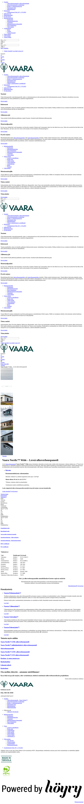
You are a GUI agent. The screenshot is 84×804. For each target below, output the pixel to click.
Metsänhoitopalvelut (12, 21)
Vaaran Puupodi (11, 32)
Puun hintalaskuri (11, 25)
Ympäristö (10, 22)
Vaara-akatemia (11, 162)
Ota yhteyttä (10, 740)
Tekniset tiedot (4, 494)
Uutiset (9, 31)
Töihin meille (10, 161)
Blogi (8, 30)
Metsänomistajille (8, 18)
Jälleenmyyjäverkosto (12, 711)
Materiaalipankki (8, 15)
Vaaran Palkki (7, 37)
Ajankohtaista (7, 28)
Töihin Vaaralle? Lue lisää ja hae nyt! (13, 51)
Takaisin (4, 456)
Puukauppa (10, 19)
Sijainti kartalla (11, 742)
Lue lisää (6, 603)
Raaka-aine (10, 159)
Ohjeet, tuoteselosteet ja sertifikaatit (16, 83)
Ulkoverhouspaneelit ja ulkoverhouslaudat (18, 3)
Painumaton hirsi (11, 8)
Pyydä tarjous (7, 16)
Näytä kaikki (4, 101)
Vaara (5, 726)
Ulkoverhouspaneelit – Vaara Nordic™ (17, 700)
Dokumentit (4, 495)
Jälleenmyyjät (7, 13)
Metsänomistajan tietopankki (14, 24)
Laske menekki (6, 491)
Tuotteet (6, 2)
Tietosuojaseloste (79, 802)
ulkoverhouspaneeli (11, 464)
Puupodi (9, 166)
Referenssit (7, 10)
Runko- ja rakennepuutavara (14, 6)
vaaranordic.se (11, 736)
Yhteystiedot (10, 27)
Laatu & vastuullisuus (12, 158)
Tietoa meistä (7, 34)
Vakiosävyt (3, 497)
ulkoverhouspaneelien (19, 137)
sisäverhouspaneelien (33, 137)
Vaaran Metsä (10, 733)
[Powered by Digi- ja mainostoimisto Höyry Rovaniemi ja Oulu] (42, 799)
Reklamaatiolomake (12, 745)
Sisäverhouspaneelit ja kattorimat (15, 5)
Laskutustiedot (11, 743)
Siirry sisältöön (4, 48)
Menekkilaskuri (11, 9)
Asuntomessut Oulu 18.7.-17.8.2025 (16, 12)
